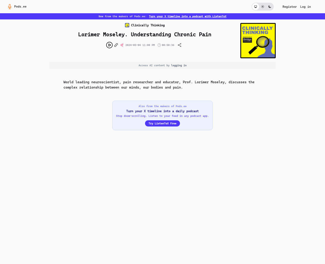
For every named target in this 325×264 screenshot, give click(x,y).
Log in (305, 6)
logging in (179, 65)
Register (290, 6)
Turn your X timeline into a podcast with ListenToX (187, 16)
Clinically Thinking (148, 25)
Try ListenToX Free (162, 123)
